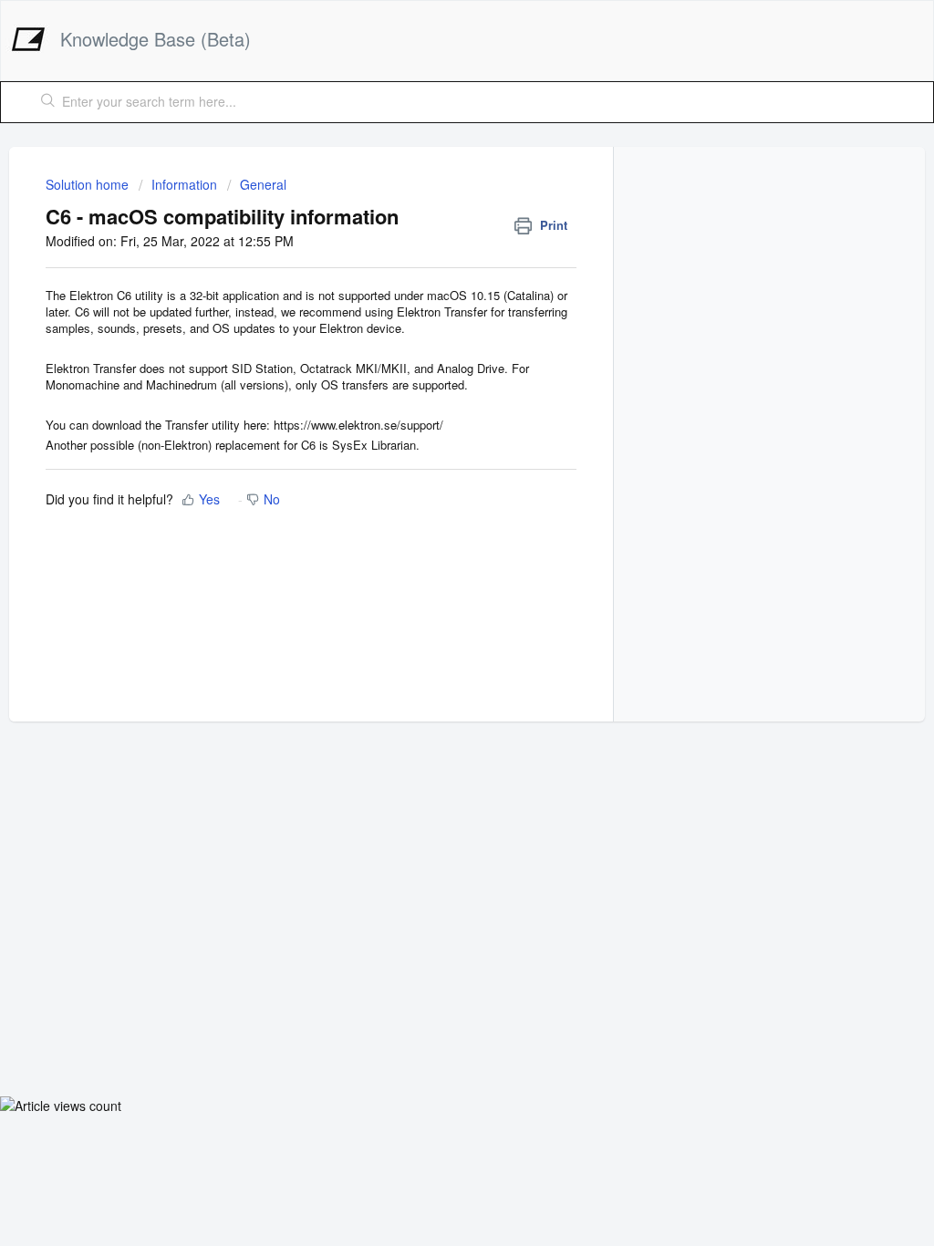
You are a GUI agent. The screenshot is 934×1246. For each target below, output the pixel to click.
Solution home (89, 184)
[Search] (48, 102)
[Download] (433, 387)
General (263, 184)
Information (184, 184)
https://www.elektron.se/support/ (358, 424)
